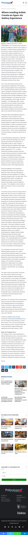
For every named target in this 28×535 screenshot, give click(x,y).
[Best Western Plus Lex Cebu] (21, 447)
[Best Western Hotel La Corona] (7, 447)
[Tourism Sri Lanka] (7, 2)
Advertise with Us (21, 497)
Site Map (19, 500)
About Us (3, 497)
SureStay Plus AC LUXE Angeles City (21, 427)
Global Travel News (11, 8)
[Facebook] (2, 367)
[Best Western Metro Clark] (21, 434)
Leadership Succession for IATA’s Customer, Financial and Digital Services (7, 399)
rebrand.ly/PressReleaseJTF (15, 318)
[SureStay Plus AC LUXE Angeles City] (21, 421)
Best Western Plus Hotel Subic (6, 427)
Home (4, 8)
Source (3, 361)
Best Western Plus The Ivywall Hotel (7, 440)
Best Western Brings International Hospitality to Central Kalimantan (21, 399)
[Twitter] (6, 367)
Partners (19, 499)
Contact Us (4, 495)
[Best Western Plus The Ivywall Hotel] (7, 434)
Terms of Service (5, 499)
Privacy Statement (5, 500)
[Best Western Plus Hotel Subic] (7, 421)
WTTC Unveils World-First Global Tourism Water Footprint (7, 382)
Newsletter (19, 495)
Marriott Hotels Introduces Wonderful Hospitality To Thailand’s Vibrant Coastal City (21, 391)
